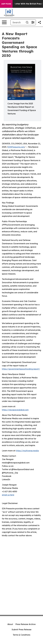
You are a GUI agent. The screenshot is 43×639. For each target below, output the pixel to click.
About (10, 624)
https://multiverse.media (27, 450)
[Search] (27, 22)
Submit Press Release (21, 629)
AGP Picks (6, 4)
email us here (8, 495)
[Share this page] (39, 22)
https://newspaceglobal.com (15, 410)
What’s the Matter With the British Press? (22, 4)
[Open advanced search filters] (33, 22)
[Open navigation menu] (4, 22)
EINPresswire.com (16, 147)
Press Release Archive (25, 624)
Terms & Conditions (21, 635)
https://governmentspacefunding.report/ (21, 369)
